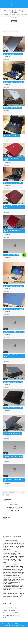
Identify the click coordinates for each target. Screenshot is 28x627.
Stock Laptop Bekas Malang (13, 536)
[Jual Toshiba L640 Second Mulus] (14, 323)
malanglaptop (15, 511)
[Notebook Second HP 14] (14, 124)
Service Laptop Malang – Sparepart (14, 11)
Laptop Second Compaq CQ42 (13, 408)
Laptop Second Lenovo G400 (13, 433)
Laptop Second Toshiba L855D (10, 612)
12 (23, 492)
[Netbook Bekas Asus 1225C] (14, 97)
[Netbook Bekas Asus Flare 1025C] (14, 149)
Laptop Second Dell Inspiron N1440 (12, 355)
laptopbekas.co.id (14, 504)
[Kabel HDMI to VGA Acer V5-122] (14, 470)
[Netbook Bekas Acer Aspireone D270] (14, 197)
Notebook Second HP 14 (11, 135)
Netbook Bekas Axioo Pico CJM (14, 82)
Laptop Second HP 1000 (11, 255)
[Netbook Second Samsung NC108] (14, 221)
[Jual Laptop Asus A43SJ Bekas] (14, 447)
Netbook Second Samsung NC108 (12, 231)
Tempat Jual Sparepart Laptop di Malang (12, 577)
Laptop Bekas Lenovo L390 (9, 592)
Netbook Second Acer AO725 (13, 183)
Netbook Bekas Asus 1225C (12, 107)
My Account (6, 617)
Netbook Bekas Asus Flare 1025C (12, 159)
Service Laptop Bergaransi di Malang (11, 551)
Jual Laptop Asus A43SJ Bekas (13, 456)
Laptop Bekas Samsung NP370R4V (11, 615)
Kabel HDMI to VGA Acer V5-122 (13, 480)
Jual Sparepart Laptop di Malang (10, 564)
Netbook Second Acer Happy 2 (13, 309)
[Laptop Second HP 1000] (14, 246)
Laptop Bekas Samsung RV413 (13, 382)
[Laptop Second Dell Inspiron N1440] (14, 346)
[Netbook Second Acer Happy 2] (14, 300)
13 (3, 494)
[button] (24, 255)
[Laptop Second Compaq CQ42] (14, 397)
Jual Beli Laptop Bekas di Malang (10, 540)
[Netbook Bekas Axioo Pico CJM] (14, 70)
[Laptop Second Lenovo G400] (14, 423)
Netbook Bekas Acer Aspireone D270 (14, 206)
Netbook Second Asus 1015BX (13, 286)
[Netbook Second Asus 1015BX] (14, 273)
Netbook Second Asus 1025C (13, 54)
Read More (6, 59)
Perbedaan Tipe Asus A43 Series (11, 607)
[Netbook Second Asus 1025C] (14, 44)
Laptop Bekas (11, 623)
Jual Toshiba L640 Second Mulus (14, 332)
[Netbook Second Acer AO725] (14, 174)
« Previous (11, 492)
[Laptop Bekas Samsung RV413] (14, 371)
